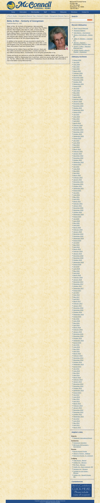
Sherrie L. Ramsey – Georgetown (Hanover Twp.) (82, 43)
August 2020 (77, 216)
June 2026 (76, 64)
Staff (45, 12)
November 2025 (78, 80)
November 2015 (78, 336)
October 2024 (77, 108)
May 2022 (76, 171)
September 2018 (78, 262)
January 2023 (77, 153)
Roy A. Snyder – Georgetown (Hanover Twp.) (22, 16)
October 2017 (77, 286)
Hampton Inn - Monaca (80, 469)
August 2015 (77, 343)
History (53, 12)
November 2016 (78, 310)
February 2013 (78, 406)
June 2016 (76, 321)
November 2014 (78, 360)
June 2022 (76, 169)
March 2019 (77, 249)
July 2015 (76, 345)
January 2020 (77, 232)
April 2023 (76, 147)
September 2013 (78, 390)
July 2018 (76, 266)
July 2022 (76, 167)
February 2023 (78, 151)
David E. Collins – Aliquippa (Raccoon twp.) (82, 47)
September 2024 (78, 110)
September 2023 (78, 136)
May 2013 (76, 399)
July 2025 (76, 88)
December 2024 (78, 103)
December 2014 (78, 358)
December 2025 (78, 77)
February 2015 (78, 355)
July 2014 (76, 369)
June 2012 (76, 421)
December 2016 (78, 308)
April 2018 (76, 273)
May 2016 (76, 323)
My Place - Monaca (79, 465)
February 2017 (78, 303)
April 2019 (76, 247)
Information (23, 12)
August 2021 (77, 190)
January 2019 (77, 253)
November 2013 (78, 386)
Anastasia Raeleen (79, 30)
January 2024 (77, 127)
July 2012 (76, 419)
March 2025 (77, 97)
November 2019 (78, 236)
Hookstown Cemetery (80, 443)
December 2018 (78, 256)
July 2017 (76, 292)
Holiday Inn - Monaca (80, 462)
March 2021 (77, 201)
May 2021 (76, 197)
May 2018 (76, 271)
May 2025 (76, 93)
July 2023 (76, 140)
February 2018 (78, 277)
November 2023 (78, 132)
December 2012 (78, 410)
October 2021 (77, 186)
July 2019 (76, 242)
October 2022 (77, 160)
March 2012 (77, 427)
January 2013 (77, 408)
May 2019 (76, 245)
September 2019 (78, 238)
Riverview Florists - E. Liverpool (83, 456)
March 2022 (77, 175)
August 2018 (77, 264)
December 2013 (78, 384)
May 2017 (76, 297)
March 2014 (77, 377)
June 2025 (76, 90)
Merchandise (35, 12)
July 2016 (76, 319)
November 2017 (78, 284)
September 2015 (78, 340)
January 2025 (77, 101)
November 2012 (78, 412)
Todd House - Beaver (79, 460)
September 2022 (78, 162)
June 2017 (76, 295)
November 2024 (78, 106)
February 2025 (78, 99)
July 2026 (76, 62)
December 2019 (78, 234)
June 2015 (76, 347)
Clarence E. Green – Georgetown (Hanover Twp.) (52, 16)
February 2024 (78, 125)
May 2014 (76, 373)
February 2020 (78, 230)
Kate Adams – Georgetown (82, 33)
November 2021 (78, 184)
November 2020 (78, 210)
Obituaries (63, 12)
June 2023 (76, 143)
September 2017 (78, 288)
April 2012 (76, 425)
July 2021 (76, 193)
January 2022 (77, 179)
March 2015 (77, 353)
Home (13, 12)
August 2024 (77, 112)
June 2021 (76, 195)
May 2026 (76, 66)
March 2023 (77, 149)
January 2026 (77, 75)
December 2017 (78, 282)
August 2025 (77, 86)
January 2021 (77, 206)
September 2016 (78, 314)
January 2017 (77, 306)
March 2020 (77, 227)
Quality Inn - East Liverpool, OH (83, 467)
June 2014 (76, 371)
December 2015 (78, 334)
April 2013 (76, 401)
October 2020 (77, 212)
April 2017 (76, 299)
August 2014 (77, 366)
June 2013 (76, 397)
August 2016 (77, 316)
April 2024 (76, 121)
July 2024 (76, 114)
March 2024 (77, 123)
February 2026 (78, 73)
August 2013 (77, 393)
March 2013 (77, 403)
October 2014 (77, 362)
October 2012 (77, 414)
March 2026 (77, 71)
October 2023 (77, 134)
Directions (74, 12)
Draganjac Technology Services (53, 502)
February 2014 (78, 379)
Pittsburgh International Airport (82, 438)
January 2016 (77, 332)
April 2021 (76, 199)
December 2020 (78, 208)
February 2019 (78, 251)
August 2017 (77, 290)
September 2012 (78, 416)
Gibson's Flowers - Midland (81, 453)
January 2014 (77, 382)
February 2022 (78, 177)
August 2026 (77, 60)
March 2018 (77, 275)
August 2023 (77, 138)
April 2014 (76, 375)
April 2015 (76, 351)
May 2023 (76, 145)
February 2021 (78, 203)
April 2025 (76, 95)
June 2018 (76, 269)
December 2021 (78, 182)
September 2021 (78, 188)
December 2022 (78, 156)
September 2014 (78, 364)
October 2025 (77, 82)
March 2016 (77, 327)
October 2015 (77, 338)
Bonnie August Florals (80, 451)
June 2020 (76, 221)
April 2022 (76, 173)
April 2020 (76, 225)
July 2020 (76, 219)
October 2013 (77, 388)
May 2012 (76, 423)
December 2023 (78, 129)
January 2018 (77, 280)
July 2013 (76, 395)
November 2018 (78, 258)
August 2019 (77, 240)
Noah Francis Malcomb (81, 28)
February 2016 (78, 329)
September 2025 (78, 84)
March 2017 (77, 301)
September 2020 (78, 214)
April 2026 (76, 69)
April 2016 (76, 325)
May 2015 (76, 349)
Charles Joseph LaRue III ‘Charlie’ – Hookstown (81, 51)
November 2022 (78, 158)
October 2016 (77, 312)
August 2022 (77, 164)
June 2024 (76, 116)
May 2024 (76, 119)
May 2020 (76, 223)
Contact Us (85, 12)
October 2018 (77, 260)
